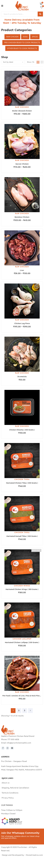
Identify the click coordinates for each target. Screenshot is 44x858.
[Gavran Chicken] (22, 141)
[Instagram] (7, 748)
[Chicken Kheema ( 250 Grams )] (22, 407)
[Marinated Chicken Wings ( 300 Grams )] (22, 566)
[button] (41, 3)
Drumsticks (22, 377)
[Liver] (22, 247)
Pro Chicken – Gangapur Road (14, 761)
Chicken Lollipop (22, 639)
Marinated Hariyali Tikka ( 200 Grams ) (22, 536)
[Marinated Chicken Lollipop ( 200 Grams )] (22, 620)
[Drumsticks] (22, 354)
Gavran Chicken (22, 164)
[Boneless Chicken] (22, 194)
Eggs (25, 37)
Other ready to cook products (22, 48)
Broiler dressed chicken (22, 111)
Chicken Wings (22, 586)
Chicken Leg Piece (22, 323)
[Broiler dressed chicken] (22, 88)
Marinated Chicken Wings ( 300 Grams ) (22, 589)
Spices (35, 37)
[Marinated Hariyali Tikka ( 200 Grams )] (22, 513)
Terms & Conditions (10, 793)
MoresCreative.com (34, 855)
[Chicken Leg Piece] (22, 301)
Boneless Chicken (22, 217)
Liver (22, 270)
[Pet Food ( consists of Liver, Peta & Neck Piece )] (22, 673)
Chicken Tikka (22, 479)
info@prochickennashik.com (19, 743)
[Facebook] (3, 748)
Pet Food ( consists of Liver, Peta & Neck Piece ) (22, 696)
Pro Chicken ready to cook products (22, 42)
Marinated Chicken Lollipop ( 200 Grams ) (22, 642)
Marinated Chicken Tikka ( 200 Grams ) (22, 483)
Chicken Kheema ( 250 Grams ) (22, 430)
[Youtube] (12, 748)
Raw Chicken (12, 37)
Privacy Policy (8, 798)
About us (5, 783)
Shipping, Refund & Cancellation (15, 788)
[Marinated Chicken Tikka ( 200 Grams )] (22, 460)
